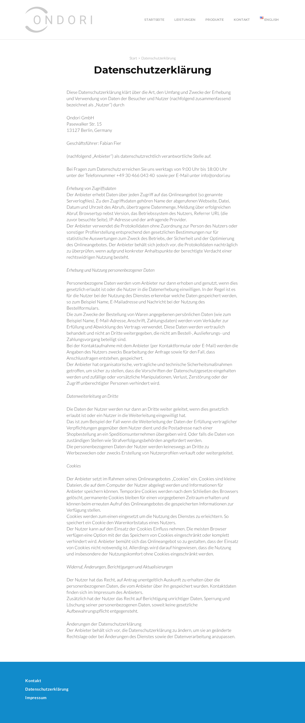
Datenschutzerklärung (47, 689)
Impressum (36, 697)
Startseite (154, 20)
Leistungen (184, 20)
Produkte (214, 20)
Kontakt (242, 20)
